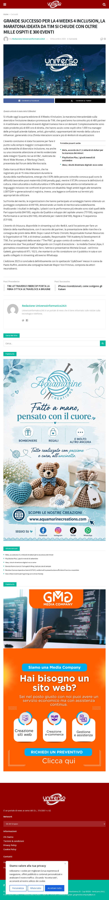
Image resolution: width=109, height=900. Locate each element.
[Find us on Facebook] (4, 885)
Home (5, 14)
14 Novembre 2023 (58, 39)
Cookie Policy (9, 849)
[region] (37, 877)
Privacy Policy (10, 845)
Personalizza (18, 888)
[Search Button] (104, 4)
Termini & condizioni (13, 841)
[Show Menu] (4, 4)
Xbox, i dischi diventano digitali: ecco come (82, 165)
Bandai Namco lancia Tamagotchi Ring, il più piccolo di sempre (28, 566)
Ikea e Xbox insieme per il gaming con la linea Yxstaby (24, 574)
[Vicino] (65, 863)
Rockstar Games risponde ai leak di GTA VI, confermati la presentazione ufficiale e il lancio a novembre (42, 570)
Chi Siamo (8, 837)
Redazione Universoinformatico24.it (28, 39)
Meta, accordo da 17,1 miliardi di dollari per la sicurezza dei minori (29, 555)
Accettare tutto (55, 888)
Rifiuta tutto (35, 888)
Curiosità (14, 14)
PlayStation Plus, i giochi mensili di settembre (21, 558)
